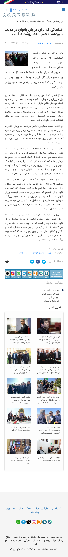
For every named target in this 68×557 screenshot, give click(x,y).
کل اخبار (56, 509)
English (6, 10)
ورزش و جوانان (44, 43)
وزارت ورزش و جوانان (42, 252)
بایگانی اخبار (41, 509)
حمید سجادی (24, 252)
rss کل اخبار (25, 509)
